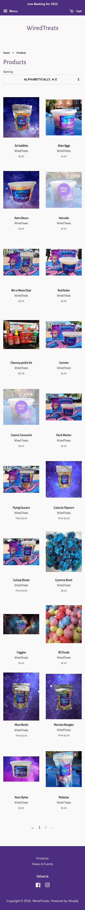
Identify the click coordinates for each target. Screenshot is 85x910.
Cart (78, 11)
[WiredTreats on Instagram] (47, 886)
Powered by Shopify (64, 901)
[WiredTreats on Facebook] (38, 886)
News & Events (42, 864)
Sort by (8, 71)
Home (6, 52)
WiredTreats (42, 28)
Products (42, 858)
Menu (13, 11)
